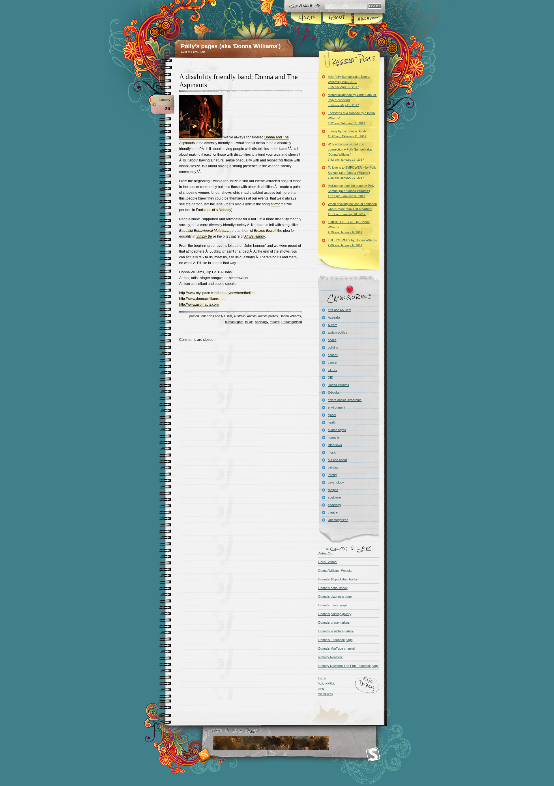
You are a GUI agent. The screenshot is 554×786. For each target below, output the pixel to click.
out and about (337, 460)
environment (336, 407)
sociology (261, 322)
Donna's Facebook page (335, 640)
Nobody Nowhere (330, 657)
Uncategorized (291, 322)
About (337, 18)
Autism (252, 316)
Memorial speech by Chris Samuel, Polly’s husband (352, 100)
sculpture (334, 497)
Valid (326, 683)
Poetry (332, 475)
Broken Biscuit (265, 231)
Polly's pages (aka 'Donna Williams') (231, 46)
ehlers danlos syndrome (345, 400)
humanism (335, 437)
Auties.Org (325, 553)
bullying (333, 347)
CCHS (332, 370)
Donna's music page (332, 605)
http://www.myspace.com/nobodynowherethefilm (216, 293)
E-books (334, 392)
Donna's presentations (334, 622)
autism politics (268, 316)
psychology (336, 482)
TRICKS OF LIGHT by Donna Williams (349, 227)
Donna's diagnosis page (335, 596)
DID (330, 377)
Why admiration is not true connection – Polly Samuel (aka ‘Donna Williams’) (350, 151)
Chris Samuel (327, 562)
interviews (335, 445)
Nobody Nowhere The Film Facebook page (348, 665)
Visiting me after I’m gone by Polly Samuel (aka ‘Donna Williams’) (351, 191)
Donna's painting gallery (334, 614)
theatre (275, 322)
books (332, 340)
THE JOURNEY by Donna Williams (352, 242)
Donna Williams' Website (335, 570)
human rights (234, 322)
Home (306, 18)
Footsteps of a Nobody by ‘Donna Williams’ (351, 118)
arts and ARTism (220, 316)
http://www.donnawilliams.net (201, 299)
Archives (368, 18)
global (332, 415)
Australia (239, 316)
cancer (333, 355)
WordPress (325, 693)
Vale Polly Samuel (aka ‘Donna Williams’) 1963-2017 (349, 82)
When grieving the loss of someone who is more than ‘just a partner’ (352, 209)
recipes (333, 490)
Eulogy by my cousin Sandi (347, 133)
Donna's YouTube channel (336, 648)
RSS (204, 755)
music (249, 322)
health (332, 422)
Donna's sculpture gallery (336, 631)
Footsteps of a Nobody (213, 210)
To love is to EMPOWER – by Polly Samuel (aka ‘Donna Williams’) (352, 172)
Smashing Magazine (373, 754)
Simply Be (204, 236)
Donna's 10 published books (338, 579)
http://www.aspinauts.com (199, 304)
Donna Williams (290, 316)
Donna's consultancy (333, 588)
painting (333, 467)
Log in (322, 678)
